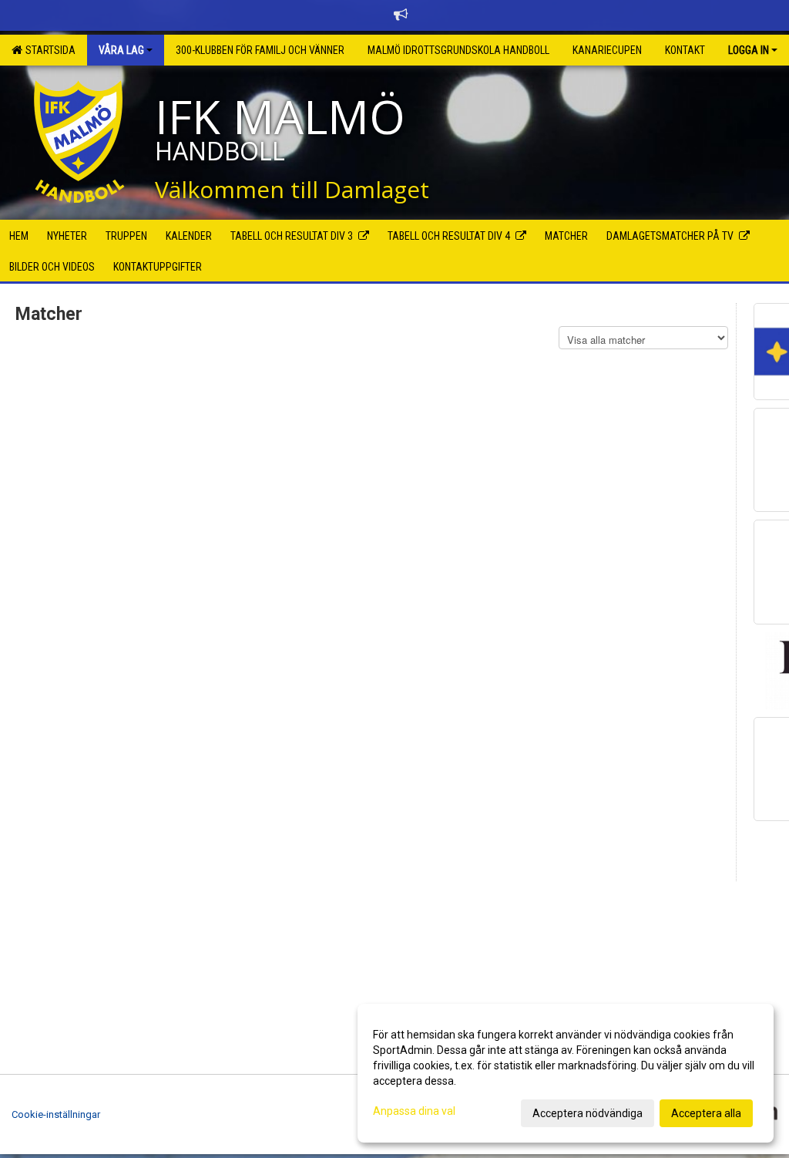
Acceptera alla (706, 1113)
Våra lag (121, 50)
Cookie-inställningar (56, 1114)
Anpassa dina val (414, 1111)
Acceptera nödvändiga (587, 1113)
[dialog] (566, 1073)
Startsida (48, 50)
